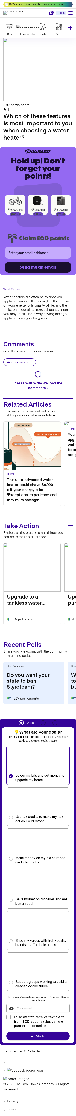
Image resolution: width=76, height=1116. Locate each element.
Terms (11, 1110)
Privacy (12, 1101)
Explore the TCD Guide (21, 1051)
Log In (61, 13)
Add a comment (20, 362)
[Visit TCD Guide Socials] (11, 1062)
